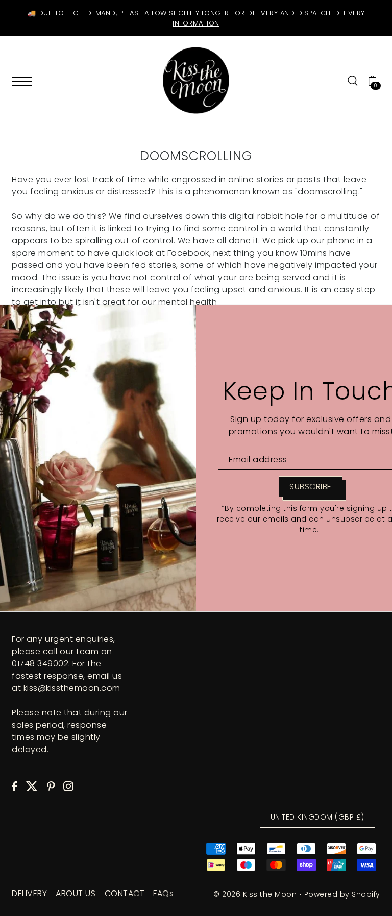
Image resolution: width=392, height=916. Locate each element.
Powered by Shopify (342, 894)
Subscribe (310, 486)
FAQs (163, 893)
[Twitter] (32, 786)
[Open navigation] (24, 80)
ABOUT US (75, 893)
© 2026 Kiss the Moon (255, 894)
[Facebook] (14, 786)
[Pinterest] (51, 786)
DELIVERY (29, 893)
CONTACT (125, 893)
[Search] (353, 80)
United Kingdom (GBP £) (317, 817)
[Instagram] (68, 786)
